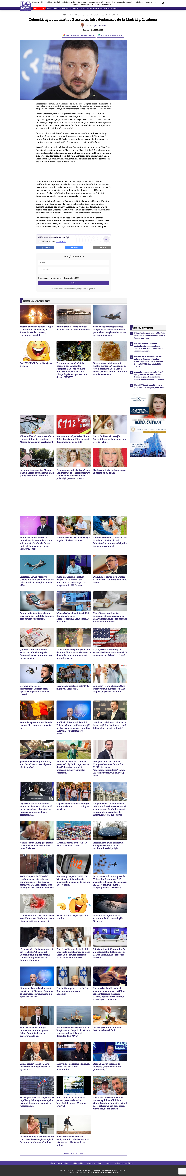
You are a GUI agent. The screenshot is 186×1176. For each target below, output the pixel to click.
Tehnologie (84, 4)
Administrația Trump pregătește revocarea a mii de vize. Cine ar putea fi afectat (36, 845)
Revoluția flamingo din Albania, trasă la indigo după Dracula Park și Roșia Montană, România (37, 472)
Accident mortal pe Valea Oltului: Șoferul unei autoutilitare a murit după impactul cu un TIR (73, 439)
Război (57, 2)
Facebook (46, 247)
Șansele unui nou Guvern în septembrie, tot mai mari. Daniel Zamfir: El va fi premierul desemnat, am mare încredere (149, 347)
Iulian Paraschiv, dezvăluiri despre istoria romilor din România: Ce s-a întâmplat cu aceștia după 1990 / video (71, 581)
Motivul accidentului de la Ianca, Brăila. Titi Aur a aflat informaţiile (73, 1066)
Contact (108, 1163)
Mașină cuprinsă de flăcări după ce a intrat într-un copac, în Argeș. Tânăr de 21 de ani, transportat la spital (36, 330)
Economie (82, 2)
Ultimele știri (37, 2)
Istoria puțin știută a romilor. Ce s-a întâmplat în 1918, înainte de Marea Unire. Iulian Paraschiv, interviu (109, 953)
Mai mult (106, 4)
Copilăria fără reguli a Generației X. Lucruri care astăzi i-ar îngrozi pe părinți (73, 806)
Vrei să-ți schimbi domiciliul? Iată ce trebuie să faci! (108, 1029)
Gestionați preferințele (94, 1163)
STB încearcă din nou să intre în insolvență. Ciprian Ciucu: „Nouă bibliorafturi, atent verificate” (109, 725)
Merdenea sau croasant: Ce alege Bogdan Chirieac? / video (73, 539)
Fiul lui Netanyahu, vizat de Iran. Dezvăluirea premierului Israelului (73, 991)
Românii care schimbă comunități (119, 2)
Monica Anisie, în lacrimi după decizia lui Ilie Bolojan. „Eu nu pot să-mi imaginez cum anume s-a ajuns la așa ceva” (37, 992)
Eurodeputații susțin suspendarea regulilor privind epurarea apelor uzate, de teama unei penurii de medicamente (37, 1101)
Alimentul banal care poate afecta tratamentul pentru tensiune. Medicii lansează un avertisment (37, 439)
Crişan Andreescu (99, 25)
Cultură (149, 2)
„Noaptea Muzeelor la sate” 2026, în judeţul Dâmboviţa (73, 687)
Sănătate (139, 2)
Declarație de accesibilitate (124, 1163)
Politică (49, 2)
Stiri (71, 15)
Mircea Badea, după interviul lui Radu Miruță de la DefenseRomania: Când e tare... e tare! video (73, 617)
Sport (75, 4)
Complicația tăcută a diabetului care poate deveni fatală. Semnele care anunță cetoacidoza (37, 616)
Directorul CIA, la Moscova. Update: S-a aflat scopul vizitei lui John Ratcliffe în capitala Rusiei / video (37, 581)
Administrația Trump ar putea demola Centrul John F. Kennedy (73, 328)
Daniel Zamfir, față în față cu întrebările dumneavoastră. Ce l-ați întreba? (36, 1066)
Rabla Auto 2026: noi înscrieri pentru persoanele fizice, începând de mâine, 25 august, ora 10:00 (72, 1101)
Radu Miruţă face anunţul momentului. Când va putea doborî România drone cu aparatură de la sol (34, 1031)
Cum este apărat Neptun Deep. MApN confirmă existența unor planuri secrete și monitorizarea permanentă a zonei (109, 330)
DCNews (25, 6)
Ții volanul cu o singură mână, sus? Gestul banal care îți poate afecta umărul (35, 764)
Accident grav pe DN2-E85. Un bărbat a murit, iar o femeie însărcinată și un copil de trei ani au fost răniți (73, 880)
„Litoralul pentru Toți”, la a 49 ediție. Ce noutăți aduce (72, 844)
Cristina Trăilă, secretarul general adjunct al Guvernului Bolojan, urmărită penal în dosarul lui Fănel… (82, 8)
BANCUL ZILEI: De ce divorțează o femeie (36, 364)
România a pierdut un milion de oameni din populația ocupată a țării (36, 725)
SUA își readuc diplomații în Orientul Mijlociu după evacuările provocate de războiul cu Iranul (110, 652)
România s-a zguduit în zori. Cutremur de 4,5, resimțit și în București (108, 918)
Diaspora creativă (96, 2)
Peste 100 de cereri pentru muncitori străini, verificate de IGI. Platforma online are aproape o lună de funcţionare (110, 617)
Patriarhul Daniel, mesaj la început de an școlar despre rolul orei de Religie (109, 439)
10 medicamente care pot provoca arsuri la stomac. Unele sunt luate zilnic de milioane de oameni (37, 918)
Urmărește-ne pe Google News (111, 35)
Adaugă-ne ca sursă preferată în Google (80, 35)
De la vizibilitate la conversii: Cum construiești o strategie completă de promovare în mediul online (37, 1139)
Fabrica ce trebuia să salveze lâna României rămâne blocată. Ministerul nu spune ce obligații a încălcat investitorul (110, 541)
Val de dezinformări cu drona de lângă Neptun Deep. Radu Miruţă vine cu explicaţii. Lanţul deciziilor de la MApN (73, 1031)
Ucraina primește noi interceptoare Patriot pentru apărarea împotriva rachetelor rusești (35, 690)
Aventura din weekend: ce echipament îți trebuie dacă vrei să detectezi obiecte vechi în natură (73, 1140)
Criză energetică (69, 2)
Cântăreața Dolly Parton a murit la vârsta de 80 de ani (109, 471)
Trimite (74, 283)
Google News (61, 241)
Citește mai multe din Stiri (73, 1153)
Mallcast (95, 4)
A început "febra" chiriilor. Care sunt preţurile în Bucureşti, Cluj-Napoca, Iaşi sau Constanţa (109, 688)
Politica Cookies (77, 1163)
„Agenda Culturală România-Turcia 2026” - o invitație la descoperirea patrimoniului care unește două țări (36, 653)
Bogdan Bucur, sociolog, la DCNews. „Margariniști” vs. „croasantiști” (107, 1066)
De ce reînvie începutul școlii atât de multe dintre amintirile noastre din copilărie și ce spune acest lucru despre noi (74, 653)
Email (104, 247)
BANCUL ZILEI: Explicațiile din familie (72, 917)
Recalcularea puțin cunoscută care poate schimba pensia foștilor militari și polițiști (108, 845)
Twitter (75, 247)
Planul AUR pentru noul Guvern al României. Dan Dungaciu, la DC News (110, 579)
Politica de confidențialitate (59, 1163)
